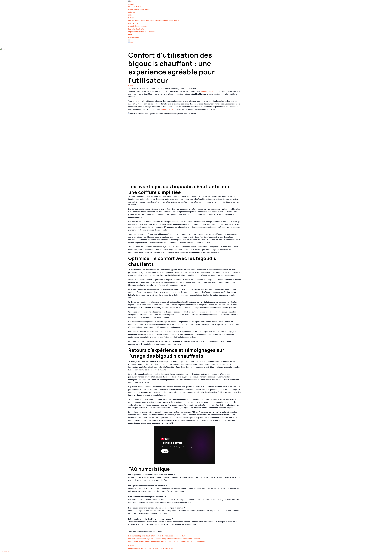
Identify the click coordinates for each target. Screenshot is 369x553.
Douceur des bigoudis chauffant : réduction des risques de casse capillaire (157, 536)
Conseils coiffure (134, 37)
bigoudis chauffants (208, 91)
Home (131, 85)
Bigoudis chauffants (136, 29)
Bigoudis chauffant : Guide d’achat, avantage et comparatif (150, 548)
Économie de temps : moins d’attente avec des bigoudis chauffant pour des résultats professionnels (167, 541)
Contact (131, 545)
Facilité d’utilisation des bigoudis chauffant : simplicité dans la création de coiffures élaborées (164, 538)
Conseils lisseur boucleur (138, 26)
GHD (130, 15)
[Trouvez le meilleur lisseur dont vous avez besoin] (130, 1)
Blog (130, 34)
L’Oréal (131, 18)
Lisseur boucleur (134, 7)
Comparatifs (133, 23)
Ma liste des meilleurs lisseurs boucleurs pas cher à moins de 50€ (153, 20)
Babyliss (131, 12)
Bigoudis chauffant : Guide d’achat (141, 31)
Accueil (131, 4)
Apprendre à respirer (5, 551)
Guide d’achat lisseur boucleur (139, 9)
